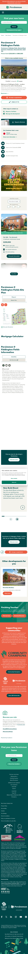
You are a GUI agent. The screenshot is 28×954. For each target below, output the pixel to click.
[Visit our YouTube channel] (21, 917)
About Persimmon (14, 780)
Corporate (14, 786)
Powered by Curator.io (6, 738)
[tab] (3, 365)
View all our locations (14, 764)
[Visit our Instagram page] (16, 917)
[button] (3, 69)
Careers (14, 788)
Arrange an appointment (15, 97)
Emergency (14, 797)
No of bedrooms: (14, 204)
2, (10, 207)
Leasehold (14, 791)
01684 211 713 (15, 102)
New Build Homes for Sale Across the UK (14, 934)
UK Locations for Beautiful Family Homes (14, 936)
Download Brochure (19, 616)
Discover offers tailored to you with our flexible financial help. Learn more (14, 2)
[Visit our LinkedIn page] (11, 917)
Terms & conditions (5, 816)
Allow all (14, 482)
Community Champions (14, 672)
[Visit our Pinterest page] (26, 917)
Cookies (3, 811)
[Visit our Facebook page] (1, 917)
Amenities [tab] (13, 357)
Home (2, 35)
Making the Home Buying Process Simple (14, 938)
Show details (14, 478)
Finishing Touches (14, 778)
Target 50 (14, 793)
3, (15, 207)
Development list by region (14, 30)
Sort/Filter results (14, 198)
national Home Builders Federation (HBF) (10, 883)
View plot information (14, 256)
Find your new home (14, 774)
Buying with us (14, 776)
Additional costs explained (14, 782)
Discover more (14, 459)
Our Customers (14, 784)
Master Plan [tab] (14, 300)
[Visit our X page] (6, 917)
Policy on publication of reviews (8, 818)
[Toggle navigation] (3, 12)
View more (7, 593)
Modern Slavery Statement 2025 (14, 795)
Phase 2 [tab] (14, 297)
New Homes (8, 35)
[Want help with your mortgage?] (14, 178)
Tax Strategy (4, 813)
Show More (14, 274)
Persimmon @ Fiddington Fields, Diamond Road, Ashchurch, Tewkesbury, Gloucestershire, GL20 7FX (13, 49)
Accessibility (4, 808)
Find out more (6, 616)
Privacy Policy (4, 806)
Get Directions (13, 360)
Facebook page (21, 724)
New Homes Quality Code (7, 803)
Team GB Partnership (14, 695)
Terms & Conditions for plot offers (8, 821)
